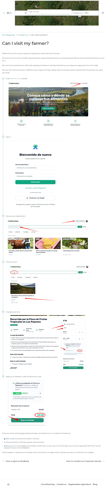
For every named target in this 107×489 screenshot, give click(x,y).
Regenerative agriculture (79, 484)
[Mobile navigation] (103, 13)
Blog (95, 484)
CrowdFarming (48, 484)
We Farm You (16, 79)
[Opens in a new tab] (8, 484)
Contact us (61, 484)
